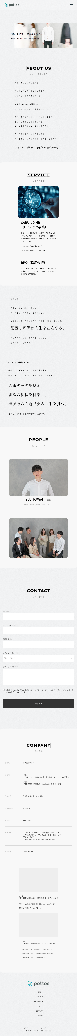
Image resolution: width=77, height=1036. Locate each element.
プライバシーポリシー (30, 1028)
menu (71, 5)
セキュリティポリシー (47, 1028)
